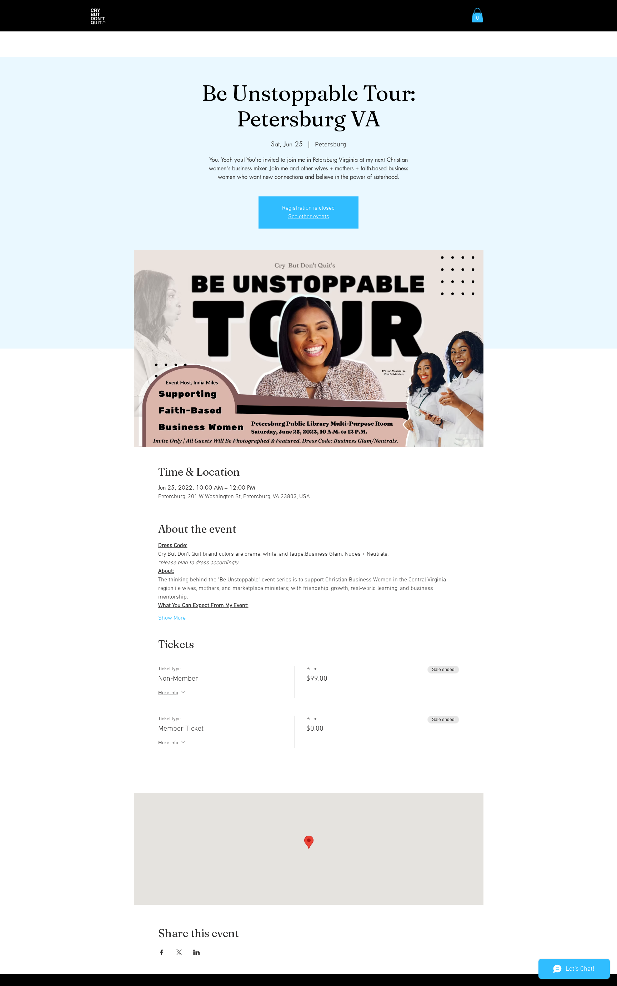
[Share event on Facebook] (161, 952)
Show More (172, 618)
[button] (477, 15)
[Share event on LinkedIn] (196, 952)
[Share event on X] (179, 952)
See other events (308, 216)
